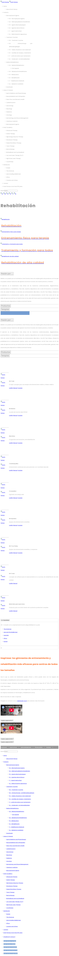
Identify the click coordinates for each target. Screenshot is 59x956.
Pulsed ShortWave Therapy (13, 143)
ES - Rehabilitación (14, 77)
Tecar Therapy (10, 146)
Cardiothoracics (10, 102)
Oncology (9, 115)
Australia (6, 635)
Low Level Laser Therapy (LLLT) (14, 155)
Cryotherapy (9, 161)
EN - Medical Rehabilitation (16, 65)
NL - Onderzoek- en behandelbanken (19, 59)
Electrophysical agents (12, 124)
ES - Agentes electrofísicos (16, 28)
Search (2, 190)
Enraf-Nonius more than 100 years (12, 186)
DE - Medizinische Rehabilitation (18, 71)
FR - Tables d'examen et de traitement (20, 49)
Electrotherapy (10, 149)
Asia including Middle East (13, 174)
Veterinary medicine (12, 121)
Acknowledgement (26, 747)
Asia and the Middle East (10, 632)
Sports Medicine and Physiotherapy (16, 93)
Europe (8, 168)
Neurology (9, 109)
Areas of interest (8, 90)
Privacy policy (39, 747)
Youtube (20, 388)
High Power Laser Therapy (13, 158)
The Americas (10, 171)
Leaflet (11, 388)
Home (5, 6)
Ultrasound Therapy (11, 130)
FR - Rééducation (14, 74)
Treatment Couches (12, 37)
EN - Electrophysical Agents (17, 18)
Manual (15, 388)
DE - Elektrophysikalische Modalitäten (19, 22)
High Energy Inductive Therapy (14, 136)
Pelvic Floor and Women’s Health (15, 99)
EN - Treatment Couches (16, 40)
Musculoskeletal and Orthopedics (15, 96)
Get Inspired (15, 68)
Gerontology (9, 105)
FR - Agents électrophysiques (17, 25)
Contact (5, 183)
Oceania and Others (12, 180)
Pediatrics (9, 112)
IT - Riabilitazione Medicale (16, 81)
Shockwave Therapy (12, 140)
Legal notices (13, 747)
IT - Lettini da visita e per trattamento (20, 56)
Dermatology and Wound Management (17, 118)
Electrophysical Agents (12, 15)
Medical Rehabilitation (12, 62)
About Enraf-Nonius (11, 9)
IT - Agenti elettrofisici (15, 31)
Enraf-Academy (7, 127)
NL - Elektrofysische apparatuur (18, 34)
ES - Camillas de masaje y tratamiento (20, 53)
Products (5, 12)
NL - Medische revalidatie (16, 84)
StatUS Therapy (10, 133)
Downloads (9, 87)
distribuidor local (22, 701)
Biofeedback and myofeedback (15, 152)
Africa (8, 177)
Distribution (6, 164)
